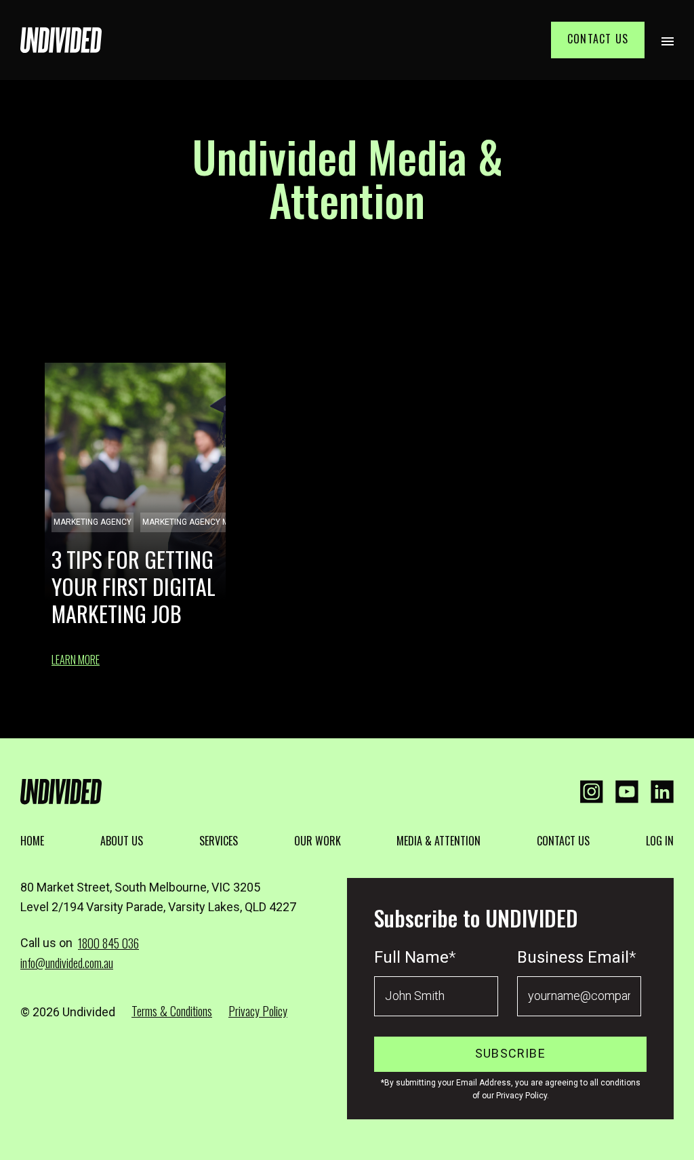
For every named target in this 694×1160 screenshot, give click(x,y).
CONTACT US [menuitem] (563, 841)
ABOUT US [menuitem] (121, 841)
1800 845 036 (108, 943)
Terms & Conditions (171, 1011)
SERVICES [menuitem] (218, 841)
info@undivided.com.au (66, 963)
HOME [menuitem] (32, 841)
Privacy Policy (257, 1011)
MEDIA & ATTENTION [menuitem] (438, 841)
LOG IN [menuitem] (660, 841)
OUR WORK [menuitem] (317, 841)
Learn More (76, 660)
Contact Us (597, 39)
